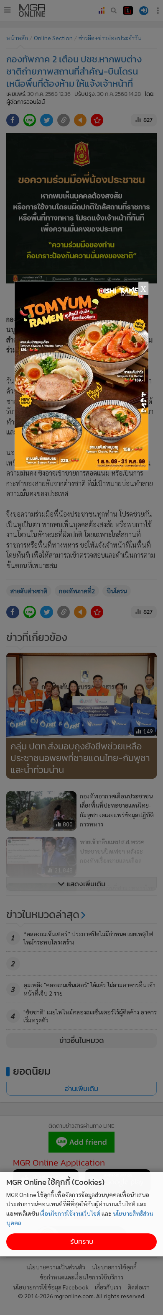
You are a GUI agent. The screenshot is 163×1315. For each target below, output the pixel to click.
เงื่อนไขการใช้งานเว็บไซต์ (70, 1213)
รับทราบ (81, 1241)
